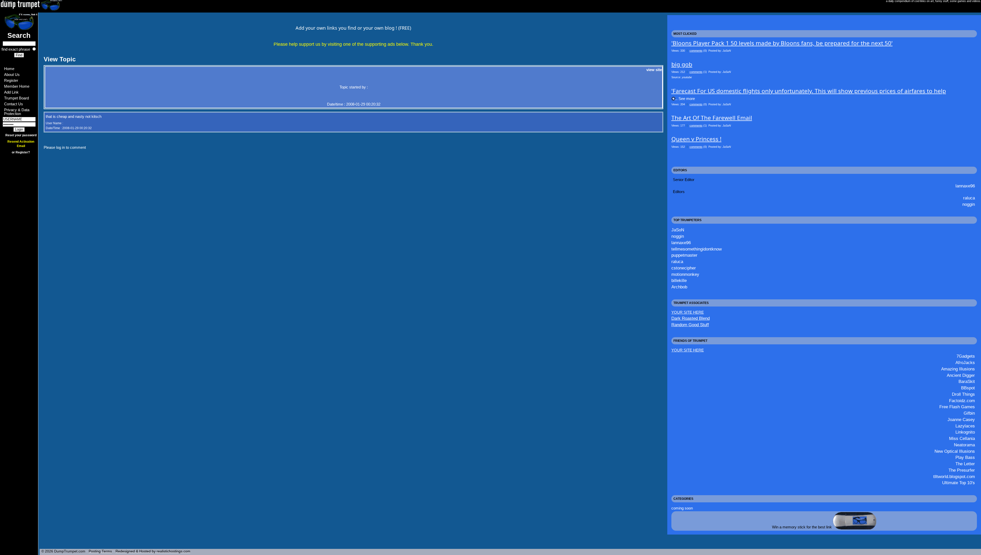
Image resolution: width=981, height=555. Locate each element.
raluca (969, 198)
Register (11, 80)
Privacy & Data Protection (17, 112)
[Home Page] (19, 21)
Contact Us (13, 104)
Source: (681, 77)
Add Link (11, 92)
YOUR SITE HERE (687, 312)
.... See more (684, 98)
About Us (12, 74)
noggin (968, 204)
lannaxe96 (965, 186)
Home (9, 68)
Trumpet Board (16, 98)
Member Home (16, 86)
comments (696, 50)
